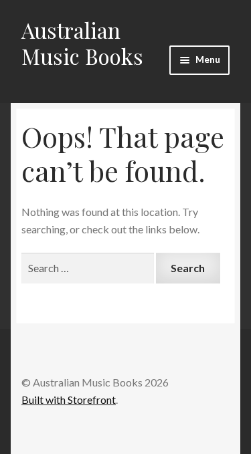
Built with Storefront (68, 399)
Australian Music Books (82, 42)
